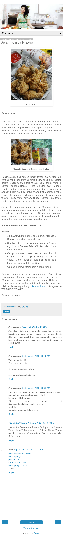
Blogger (37, 533)
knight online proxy (17, 462)
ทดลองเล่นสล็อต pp (17, 423)
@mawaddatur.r (39, 286)
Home (31, 522)
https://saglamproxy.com (19, 453)
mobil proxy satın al (17, 465)
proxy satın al (14, 459)
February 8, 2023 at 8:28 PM (41, 423)
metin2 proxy (14, 456)
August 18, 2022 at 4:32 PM (34, 327)
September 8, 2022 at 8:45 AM (36, 356)
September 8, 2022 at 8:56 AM (36, 388)
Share (6, 311)
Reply (11, 347)
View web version (31, 528)
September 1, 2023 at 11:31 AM (28, 449)
